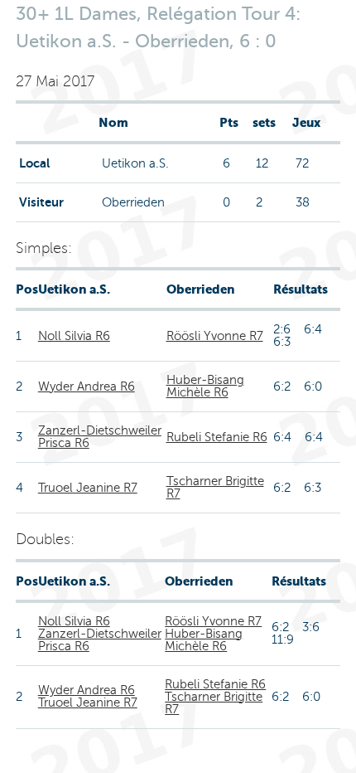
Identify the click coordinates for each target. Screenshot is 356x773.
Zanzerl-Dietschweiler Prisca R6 (99, 437)
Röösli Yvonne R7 (214, 336)
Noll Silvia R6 (74, 336)
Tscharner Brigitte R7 (215, 487)
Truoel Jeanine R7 (87, 487)
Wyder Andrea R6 (86, 386)
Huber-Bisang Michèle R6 (205, 386)
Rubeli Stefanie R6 (216, 437)
